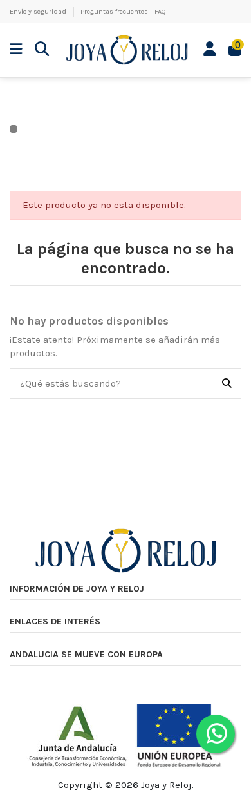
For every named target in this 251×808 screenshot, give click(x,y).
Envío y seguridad (39, 11)
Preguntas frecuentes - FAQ (123, 11)
